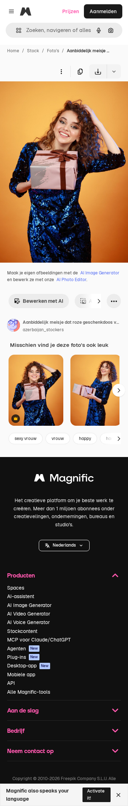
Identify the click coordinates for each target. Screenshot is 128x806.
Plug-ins (22, 657)
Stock (33, 51)
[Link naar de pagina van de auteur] (13, 326)
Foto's (53, 51)
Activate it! (96, 794)
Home (13, 51)
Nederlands (64, 545)
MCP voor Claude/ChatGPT (39, 639)
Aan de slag (23, 710)
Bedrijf (16, 730)
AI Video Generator (28, 614)
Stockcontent (22, 631)
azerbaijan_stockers (43, 330)
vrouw (58, 438)
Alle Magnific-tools (28, 692)
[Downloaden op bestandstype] (114, 71)
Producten (21, 575)
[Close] (118, 795)
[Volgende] (98, 301)
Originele (47, 95)
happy (85, 438)
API (11, 683)
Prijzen (70, 11)
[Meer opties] (61, 71)
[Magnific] (64, 479)
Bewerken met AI (43, 301)
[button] (64, 545)
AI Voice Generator (28, 622)
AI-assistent (20, 596)
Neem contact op (30, 750)
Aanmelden (103, 11)
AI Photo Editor (71, 280)
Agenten (22, 648)
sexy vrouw (26, 438)
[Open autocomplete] (16, 30)
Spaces (15, 588)
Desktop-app (28, 665)
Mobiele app (21, 674)
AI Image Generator (99, 273)
